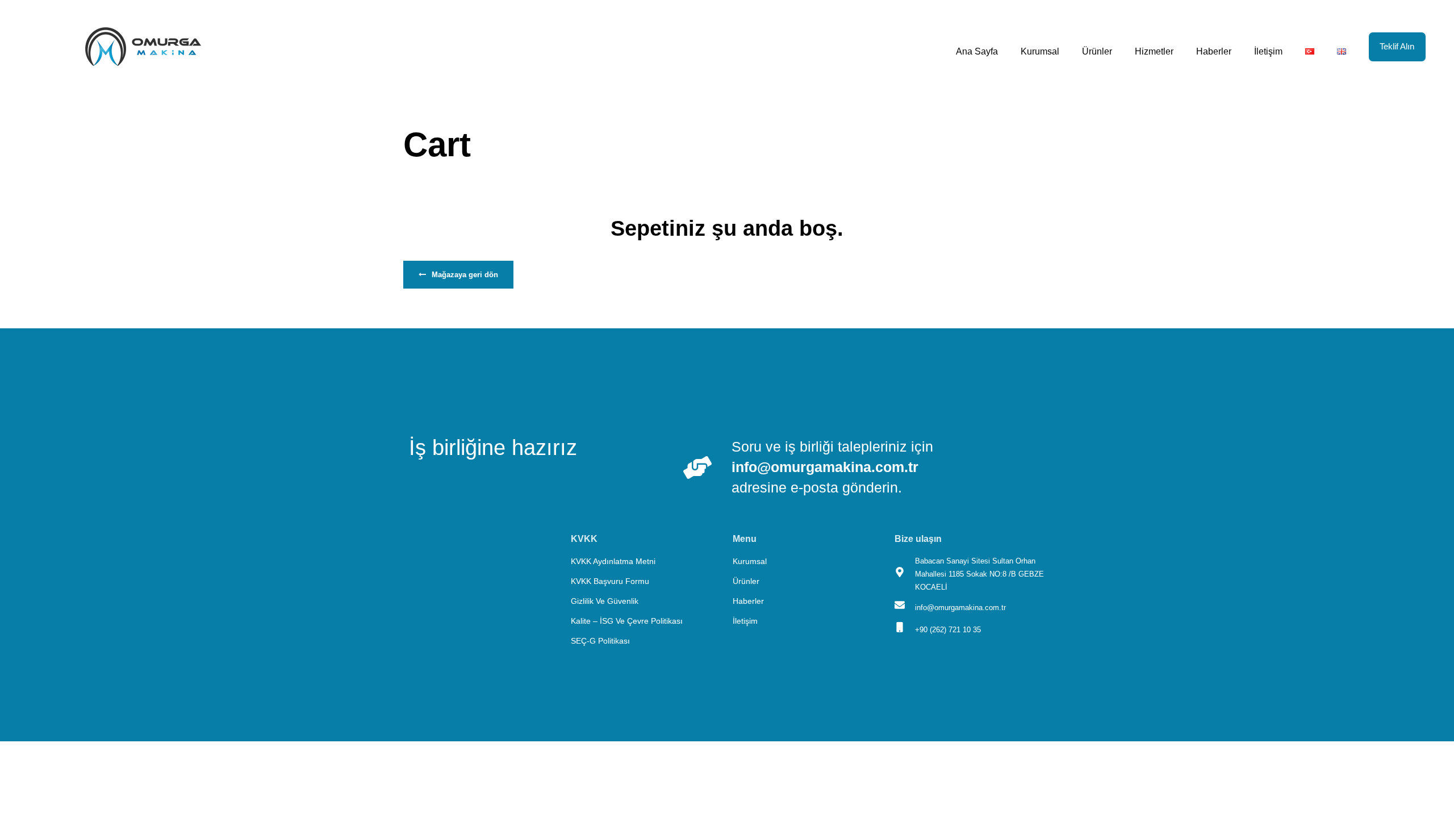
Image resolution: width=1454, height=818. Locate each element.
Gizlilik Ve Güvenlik (604, 601)
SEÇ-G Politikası (600, 640)
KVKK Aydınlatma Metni (613, 561)
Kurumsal (1040, 51)
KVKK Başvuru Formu (610, 581)
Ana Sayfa (977, 51)
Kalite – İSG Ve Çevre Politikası (627, 620)
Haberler (1213, 51)
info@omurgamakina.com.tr (825, 467)
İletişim (1268, 51)
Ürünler (1097, 51)
